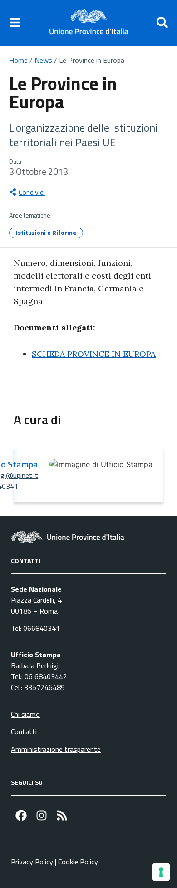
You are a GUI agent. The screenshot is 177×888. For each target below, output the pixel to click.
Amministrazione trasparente (56, 749)
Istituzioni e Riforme (46, 232)
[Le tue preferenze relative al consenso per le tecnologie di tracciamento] (161, 872)
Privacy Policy (32, 861)
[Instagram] (41, 815)
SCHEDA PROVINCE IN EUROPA (94, 354)
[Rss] (62, 815)
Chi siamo (25, 714)
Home (18, 60)
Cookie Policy (78, 861)
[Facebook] (21, 815)
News (43, 60)
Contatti (24, 731)
